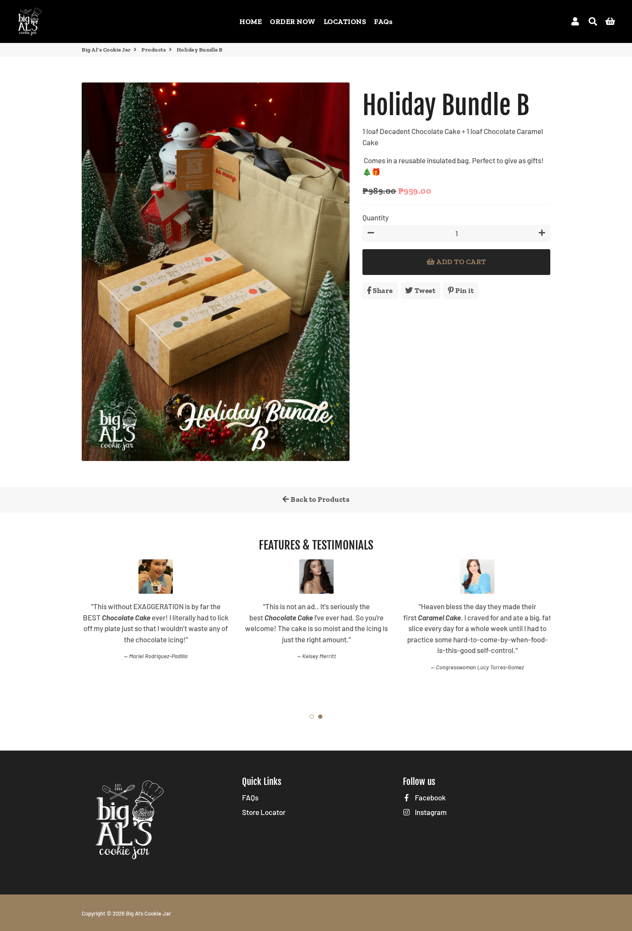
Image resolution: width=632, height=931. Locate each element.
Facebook (430, 797)
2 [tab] (320, 716)
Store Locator (263, 812)
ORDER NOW (293, 21)
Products (153, 49)
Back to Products (319, 499)
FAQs (383, 21)
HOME (250, 21)
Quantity (375, 217)
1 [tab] (312, 716)
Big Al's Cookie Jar (106, 49)
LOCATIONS (345, 21)
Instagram (430, 812)
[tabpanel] (156, 623)
